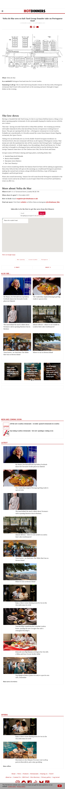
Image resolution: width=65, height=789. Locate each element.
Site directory (35, 777)
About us (8, 777)
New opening (21, 259)
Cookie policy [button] (12, 786)
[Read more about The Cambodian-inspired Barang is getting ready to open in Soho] (46, 286)
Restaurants (34, 774)
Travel (51, 774)
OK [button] (60, 786)
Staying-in (43, 774)
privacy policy (40, 215)
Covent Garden (33, 259)
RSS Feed (25, 777)
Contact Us (17, 777)
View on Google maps (8, 255)
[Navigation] (2, 11)
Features (26, 774)
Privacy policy (46, 777)
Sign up (42, 213)
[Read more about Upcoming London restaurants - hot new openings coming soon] (6, 433)
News (19, 774)
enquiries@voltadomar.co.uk (27, 199)
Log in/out (56, 777)
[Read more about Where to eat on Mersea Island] (46, 342)
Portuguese (44, 259)
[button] (27, 27)
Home (14, 774)
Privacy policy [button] (21, 786)
